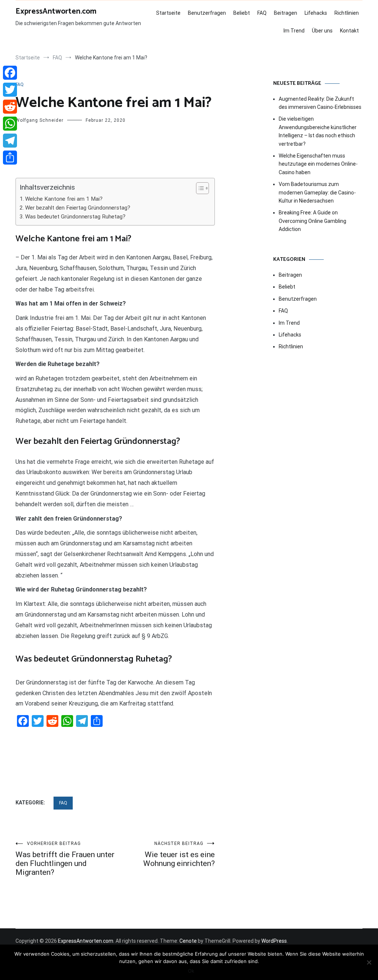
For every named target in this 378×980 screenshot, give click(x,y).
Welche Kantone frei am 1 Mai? (64, 199)
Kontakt (349, 31)
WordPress (274, 941)
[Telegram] (9, 140)
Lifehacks (316, 13)
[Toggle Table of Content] (198, 188)
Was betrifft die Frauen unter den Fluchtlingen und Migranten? (65, 859)
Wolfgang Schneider (39, 120)
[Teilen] (9, 157)
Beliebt (241, 13)
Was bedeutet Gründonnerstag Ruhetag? (75, 216)
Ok (191, 971)
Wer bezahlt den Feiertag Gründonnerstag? (77, 207)
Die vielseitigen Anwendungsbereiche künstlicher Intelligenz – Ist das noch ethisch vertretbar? (318, 131)
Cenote (188, 941)
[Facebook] (9, 72)
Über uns (322, 31)
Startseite (168, 13)
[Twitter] (9, 89)
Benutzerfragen (207, 13)
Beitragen (285, 13)
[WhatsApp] (9, 123)
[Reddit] (9, 106)
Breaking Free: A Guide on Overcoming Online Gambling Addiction (312, 221)
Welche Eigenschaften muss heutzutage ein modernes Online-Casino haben (318, 164)
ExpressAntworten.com (56, 11)
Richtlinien (346, 13)
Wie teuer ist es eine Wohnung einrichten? (179, 854)
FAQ (262, 13)
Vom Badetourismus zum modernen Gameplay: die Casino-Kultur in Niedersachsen (317, 192)
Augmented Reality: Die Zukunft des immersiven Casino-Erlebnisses (320, 103)
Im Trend (294, 31)
